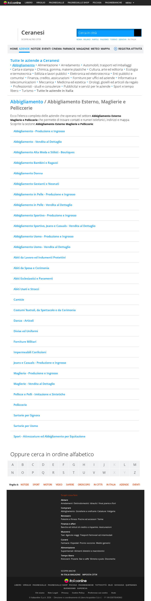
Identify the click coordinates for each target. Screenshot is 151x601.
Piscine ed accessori (87, 519)
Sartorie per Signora (27, 415)
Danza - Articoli (24, 320)
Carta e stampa (23, 69)
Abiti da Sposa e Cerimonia (31, 268)
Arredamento (70, 65)
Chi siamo (39, 593)
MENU (128, 3)
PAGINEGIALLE (56, 2)
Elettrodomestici (81, 503)
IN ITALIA (132, 39)
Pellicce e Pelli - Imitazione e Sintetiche (39, 394)
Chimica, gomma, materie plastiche (61, 69)
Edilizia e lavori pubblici (51, 73)
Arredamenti (67, 503)
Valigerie (111, 511)
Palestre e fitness (69, 519)
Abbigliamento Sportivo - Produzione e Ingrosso (45, 215)
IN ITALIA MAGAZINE (70, 574)
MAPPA (105, 48)
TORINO (113, 39)
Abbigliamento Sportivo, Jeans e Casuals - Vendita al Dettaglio (54, 226)
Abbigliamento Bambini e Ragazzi (36, 163)
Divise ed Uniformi (26, 331)
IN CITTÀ (98, 484)
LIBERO (29, 2)
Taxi (63, 535)
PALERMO (104, 39)
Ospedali (74, 543)
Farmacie (65, 543)
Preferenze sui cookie (98, 593)
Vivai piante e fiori (107, 503)
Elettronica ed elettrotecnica (90, 73)
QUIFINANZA (131, 585)
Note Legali (53, 593)
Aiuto (113, 593)
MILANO (87, 39)
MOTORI (47, 484)
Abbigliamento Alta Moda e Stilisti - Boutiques (44, 152)
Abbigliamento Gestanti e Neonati (36, 184)
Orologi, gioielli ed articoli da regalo (113, 82)
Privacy (65, 593)
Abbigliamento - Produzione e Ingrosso (39, 131)
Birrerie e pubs (97, 558)
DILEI (110, 585)
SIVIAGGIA (119, 585)
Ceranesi (32, 32)
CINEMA (57, 48)
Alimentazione (48, 65)
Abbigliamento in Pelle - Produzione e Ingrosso (44, 194)
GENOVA (122, 39)
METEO (95, 48)
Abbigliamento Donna (28, 173)
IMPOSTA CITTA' (89, 574)
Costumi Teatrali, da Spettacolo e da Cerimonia (45, 310)
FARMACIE (69, 48)
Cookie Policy (78, 593)
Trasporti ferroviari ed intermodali (96, 535)
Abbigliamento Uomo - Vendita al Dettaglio (42, 247)
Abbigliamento (23, 65)
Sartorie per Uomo (26, 426)
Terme (100, 519)
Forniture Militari (25, 341)
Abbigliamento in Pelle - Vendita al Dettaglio (43, 205)
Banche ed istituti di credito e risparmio (79, 527)
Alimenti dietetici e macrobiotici (89, 550)
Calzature (101, 511)
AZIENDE (24, 48)
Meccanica (46, 82)
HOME (14, 48)
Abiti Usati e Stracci (26, 289)
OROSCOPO (84, 484)
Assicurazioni (105, 527)
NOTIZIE (36, 48)
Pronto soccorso (87, 543)
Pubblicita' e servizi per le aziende (87, 86)
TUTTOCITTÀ (101, 585)
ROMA (79, 39)
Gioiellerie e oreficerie (86, 511)
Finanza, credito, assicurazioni (48, 78)
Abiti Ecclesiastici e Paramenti (33, 278)
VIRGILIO (40, 2)
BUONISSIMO (70, 588)
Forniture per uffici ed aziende (94, 78)
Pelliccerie (20, 405)
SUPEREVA (82, 588)
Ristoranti (65, 558)
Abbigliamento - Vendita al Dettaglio (38, 141)
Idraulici (94, 503)
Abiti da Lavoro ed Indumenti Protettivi (40, 257)
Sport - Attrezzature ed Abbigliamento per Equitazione (49, 436)
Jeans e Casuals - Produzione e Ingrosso (40, 362)
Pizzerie (74, 558)
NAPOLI (95, 39)
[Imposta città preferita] (12, 33)
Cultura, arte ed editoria (106, 69)
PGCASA (97, 2)
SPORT (36, 484)
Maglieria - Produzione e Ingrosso (36, 373)
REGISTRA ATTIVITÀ (130, 48)
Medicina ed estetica (71, 82)
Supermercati (67, 550)
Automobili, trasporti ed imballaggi (107, 65)
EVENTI (46, 48)
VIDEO (59, 484)
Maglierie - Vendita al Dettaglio (34, 384)
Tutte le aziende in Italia (55, 90)
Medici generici (103, 543)
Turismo (27, 90)
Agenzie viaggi (72, 535)
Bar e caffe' (84, 558)
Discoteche (110, 558)
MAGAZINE (83, 48)
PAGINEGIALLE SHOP (78, 2)
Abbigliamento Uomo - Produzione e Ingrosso (43, 236)
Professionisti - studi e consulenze (36, 86)
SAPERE (70, 484)
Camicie (19, 299)
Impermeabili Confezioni (30, 352)
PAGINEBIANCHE (113, 2)
